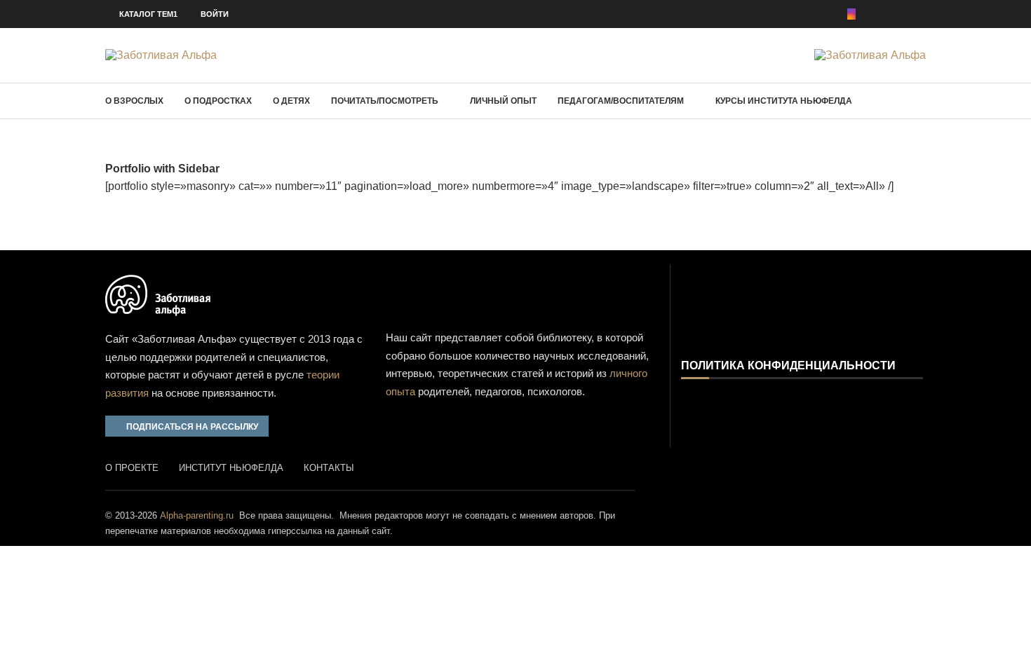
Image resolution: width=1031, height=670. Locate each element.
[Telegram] (921, 14)
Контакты (329, 468)
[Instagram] (851, 14)
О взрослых (134, 101)
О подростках (218, 101)
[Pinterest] (871, 14)
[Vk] (902, 14)
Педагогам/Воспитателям (621, 101)
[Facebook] (832, 14)
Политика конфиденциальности (788, 365)
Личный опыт (503, 101)
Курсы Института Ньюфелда (783, 101)
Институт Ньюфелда (231, 468)
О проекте (132, 468)
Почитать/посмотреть (384, 101)
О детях (291, 101)
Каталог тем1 (148, 14)
